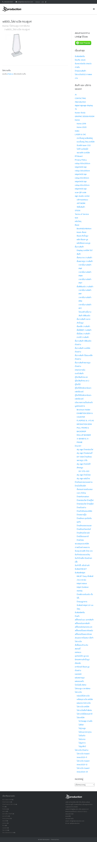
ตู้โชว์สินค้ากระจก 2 (82, 380)
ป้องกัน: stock (80, 59)
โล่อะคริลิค (80, 717)
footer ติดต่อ (80, 112)
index (77, 130)
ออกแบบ (78, 652)
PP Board (78, 156)
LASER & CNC (80, 134)
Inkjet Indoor (82, 583)
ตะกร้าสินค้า (79, 373)
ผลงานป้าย (5, 816)
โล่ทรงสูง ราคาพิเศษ (20, 26)
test (76, 217)
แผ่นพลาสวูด (80, 677)
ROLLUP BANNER (84, 435)
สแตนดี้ (77, 648)
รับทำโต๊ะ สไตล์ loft (82, 565)
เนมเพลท (78, 674)
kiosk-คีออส (81, 232)
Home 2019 (81, 123)
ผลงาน (4, 811)
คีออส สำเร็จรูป (82, 235)
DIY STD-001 (84, 471)
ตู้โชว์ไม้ (78, 384)
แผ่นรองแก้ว (79, 681)
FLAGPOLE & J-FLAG (85, 420)
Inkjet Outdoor (83, 587)
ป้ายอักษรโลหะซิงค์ (84, 529)
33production (45, 839)
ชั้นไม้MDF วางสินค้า (84, 330)
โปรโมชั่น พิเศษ (80, 684)
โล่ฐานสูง (82, 728)
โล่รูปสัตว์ (82, 746)
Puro (57, 839)
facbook (45, 2)
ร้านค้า (77, 616)
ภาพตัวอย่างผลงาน (82, 547)
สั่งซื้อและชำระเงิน (81, 645)
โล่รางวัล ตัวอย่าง (81, 750)
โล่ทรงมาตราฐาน (85, 732)
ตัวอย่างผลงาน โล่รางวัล (8, 804)
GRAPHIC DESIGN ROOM (84, 116)
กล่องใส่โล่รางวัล (83, 695)
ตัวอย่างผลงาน (6, 802)
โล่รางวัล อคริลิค (83, 706)
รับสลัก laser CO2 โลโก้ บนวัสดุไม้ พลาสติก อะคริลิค (84, 149)
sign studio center (82, 196)
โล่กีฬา (81, 724)
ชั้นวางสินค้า (79, 246)
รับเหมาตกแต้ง (6, 818)
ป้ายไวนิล (80, 540)
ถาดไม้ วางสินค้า (83, 337)
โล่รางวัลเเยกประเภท (7, 832)
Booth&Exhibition (84, 228)
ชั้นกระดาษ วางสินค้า (84, 257)
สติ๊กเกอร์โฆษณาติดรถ (83, 634)
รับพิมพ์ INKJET (81, 569)
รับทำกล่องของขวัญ (82, 554)
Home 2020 (81, 127)
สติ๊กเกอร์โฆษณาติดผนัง (84, 630)
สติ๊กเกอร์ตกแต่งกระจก (83, 626)
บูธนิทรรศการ (80, 406)
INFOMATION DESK (84, 424)
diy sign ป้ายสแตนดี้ (84, 453)
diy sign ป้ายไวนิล (84, 474)
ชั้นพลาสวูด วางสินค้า (85, 261)
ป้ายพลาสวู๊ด (81, 514)
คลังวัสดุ (78, 221)
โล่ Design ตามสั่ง (85, 721)
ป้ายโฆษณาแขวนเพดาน (83, 482)
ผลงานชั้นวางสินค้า (7, 814)
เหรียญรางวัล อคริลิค (85, 699)
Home (5, 26)
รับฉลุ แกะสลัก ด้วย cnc (84, 550)
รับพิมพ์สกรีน (80, 56)
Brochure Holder (83, 409)
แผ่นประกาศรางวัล (84, 703)
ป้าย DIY (78, 445)
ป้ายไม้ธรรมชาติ (83, 536)
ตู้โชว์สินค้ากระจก (81, 377)
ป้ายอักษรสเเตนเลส (84, 525)
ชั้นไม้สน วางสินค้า (83, 333)
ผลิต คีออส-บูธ (82, 239)
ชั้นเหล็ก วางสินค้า (83, 326)
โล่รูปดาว (82, 742)
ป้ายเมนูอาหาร (82, 601)
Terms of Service (82, 214)
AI (76, 94)
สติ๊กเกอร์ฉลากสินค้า (82, 623)
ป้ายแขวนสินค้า (80, 70)
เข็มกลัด (78, 663)
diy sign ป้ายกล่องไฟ (85, 449)
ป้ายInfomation (83, 496)
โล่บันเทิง (82, 735)
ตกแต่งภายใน (80, 369)
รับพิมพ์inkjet (80, 572)
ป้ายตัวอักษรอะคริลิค (84, 511)
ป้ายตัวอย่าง (81, 507)
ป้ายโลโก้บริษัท (80, 485)
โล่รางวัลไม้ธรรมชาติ (84, 713)
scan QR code (80, 192)
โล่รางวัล (78, 692)
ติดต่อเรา (38, 2)
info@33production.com (25, 2)
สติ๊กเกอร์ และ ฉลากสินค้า (84, 619)
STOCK (77, 210)
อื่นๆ (3, 825)
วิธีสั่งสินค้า (81, 206)
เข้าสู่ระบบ (10, 74)
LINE (42, 2)
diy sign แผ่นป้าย (83, 478)
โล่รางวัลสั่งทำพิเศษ (84, 710)
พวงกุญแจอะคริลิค (82, 543)
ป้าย (3, 807)
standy (80, 590)
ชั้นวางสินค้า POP (6, 799)
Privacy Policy (81, 159)
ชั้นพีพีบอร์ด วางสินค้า (85, 286)
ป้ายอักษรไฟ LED (83, 532)
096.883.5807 (8, 2)
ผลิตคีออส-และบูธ (83, 243)
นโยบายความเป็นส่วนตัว (84, 402)
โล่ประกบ (82, 739)
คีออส (77, 225)
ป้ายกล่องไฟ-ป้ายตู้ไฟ (85, 500)
